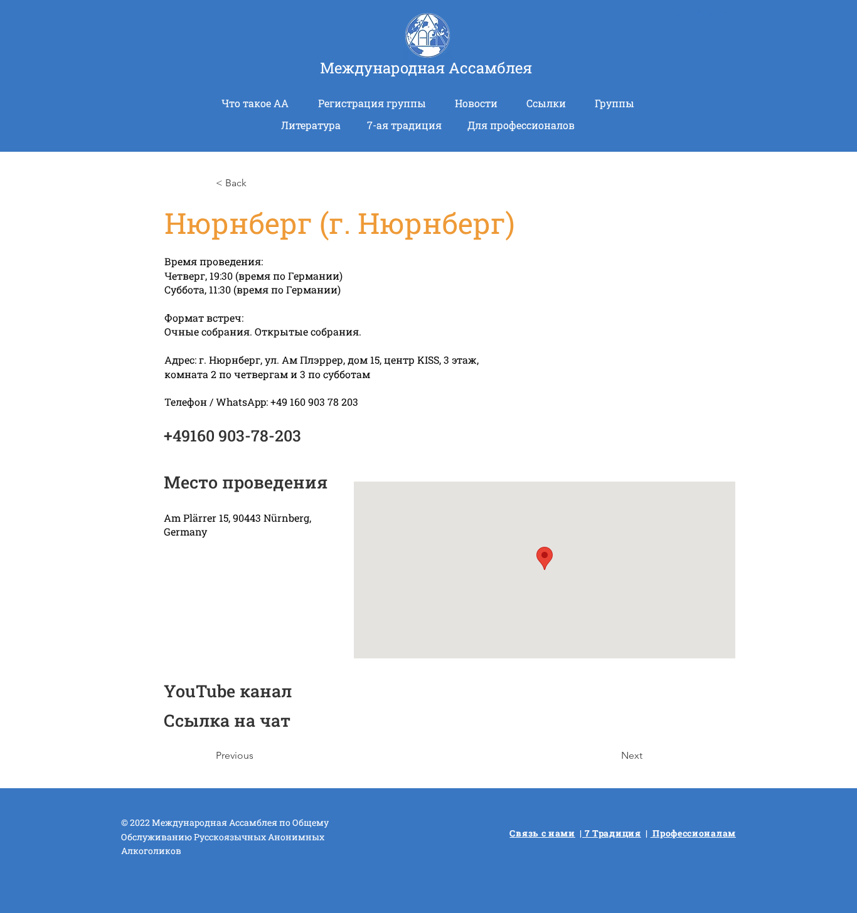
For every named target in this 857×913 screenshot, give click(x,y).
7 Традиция (611, 833)
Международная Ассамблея (426, 68)
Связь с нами (542, 833)
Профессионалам (694, 833)
